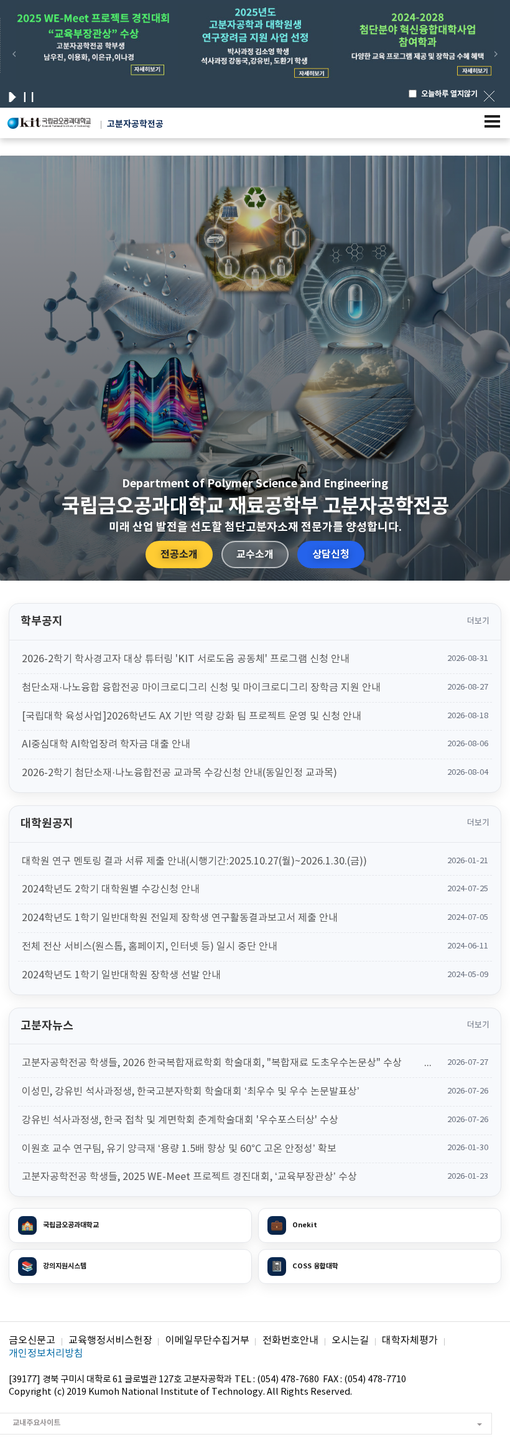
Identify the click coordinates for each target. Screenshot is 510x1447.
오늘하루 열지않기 (449, 94)
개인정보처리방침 (46, 1353)
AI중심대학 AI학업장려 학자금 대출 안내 (106, 744)
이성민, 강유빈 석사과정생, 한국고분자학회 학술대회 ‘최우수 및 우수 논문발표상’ (190, 1091)
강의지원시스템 (53, 1266)
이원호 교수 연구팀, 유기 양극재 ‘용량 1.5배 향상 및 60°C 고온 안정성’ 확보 (179, 1148)
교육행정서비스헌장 (110, 1340)
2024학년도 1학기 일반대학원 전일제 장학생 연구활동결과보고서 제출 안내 (180, 918)
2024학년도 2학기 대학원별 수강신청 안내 (111, 889)
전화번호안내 (290, 1340)
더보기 (478, 621)
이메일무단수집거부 (207, 1340)
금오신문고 (32, 1340)
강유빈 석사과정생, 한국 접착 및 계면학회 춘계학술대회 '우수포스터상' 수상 (180, 1120)
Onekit (294, 1225)
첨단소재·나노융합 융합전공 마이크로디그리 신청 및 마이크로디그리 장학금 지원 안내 (201, 687)
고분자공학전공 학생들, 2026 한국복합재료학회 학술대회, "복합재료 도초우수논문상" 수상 (212, 1063)
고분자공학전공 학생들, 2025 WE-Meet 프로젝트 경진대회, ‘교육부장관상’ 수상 (189, 1176)
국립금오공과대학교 (60, 1225)
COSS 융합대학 (304, 1266)
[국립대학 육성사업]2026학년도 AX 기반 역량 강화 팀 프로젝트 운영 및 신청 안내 (191, 716)
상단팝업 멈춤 (29, 97)
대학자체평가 (410, 1340)
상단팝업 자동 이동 (12, 97)
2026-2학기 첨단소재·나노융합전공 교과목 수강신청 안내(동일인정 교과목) (179, 773)
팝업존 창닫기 (489, 96)
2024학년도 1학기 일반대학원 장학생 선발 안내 (121, 975)
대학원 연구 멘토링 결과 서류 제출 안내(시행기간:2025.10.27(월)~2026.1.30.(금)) (194, 861)
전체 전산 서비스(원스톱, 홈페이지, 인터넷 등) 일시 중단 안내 (149, 946)
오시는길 (350, 1340)
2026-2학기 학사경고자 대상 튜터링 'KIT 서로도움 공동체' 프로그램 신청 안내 (186, 659)
